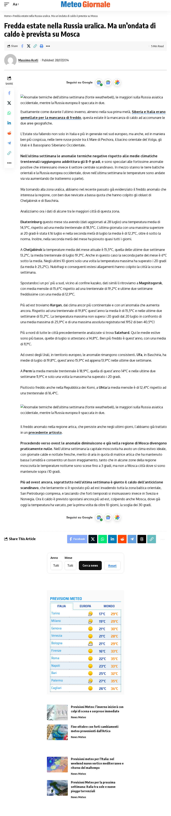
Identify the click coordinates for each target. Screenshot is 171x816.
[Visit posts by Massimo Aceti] (10, 60)
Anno (54, 558)
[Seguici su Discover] (117, 82)
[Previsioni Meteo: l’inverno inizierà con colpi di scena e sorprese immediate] (57, 712)
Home (7, 16)
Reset (112, 565)
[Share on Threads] (141, 539)
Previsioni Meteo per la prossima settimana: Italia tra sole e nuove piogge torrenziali (93, 787)
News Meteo (78, 717)
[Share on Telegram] (9, 143)
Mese (68, 558)
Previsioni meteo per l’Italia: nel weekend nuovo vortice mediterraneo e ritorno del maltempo (97, 763)
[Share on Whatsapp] (9, 113)
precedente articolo (45, 432)
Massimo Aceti (28, 60)
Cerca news (90, 565)
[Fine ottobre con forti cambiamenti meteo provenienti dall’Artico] (57, 732)
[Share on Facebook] (22, 46)
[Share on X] (28, 46)
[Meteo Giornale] (85, 4)
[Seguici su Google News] (108, 82)
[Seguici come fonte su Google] (99, 82)
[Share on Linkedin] (9, 123)
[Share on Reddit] (9, 133)
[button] (7, 4)
